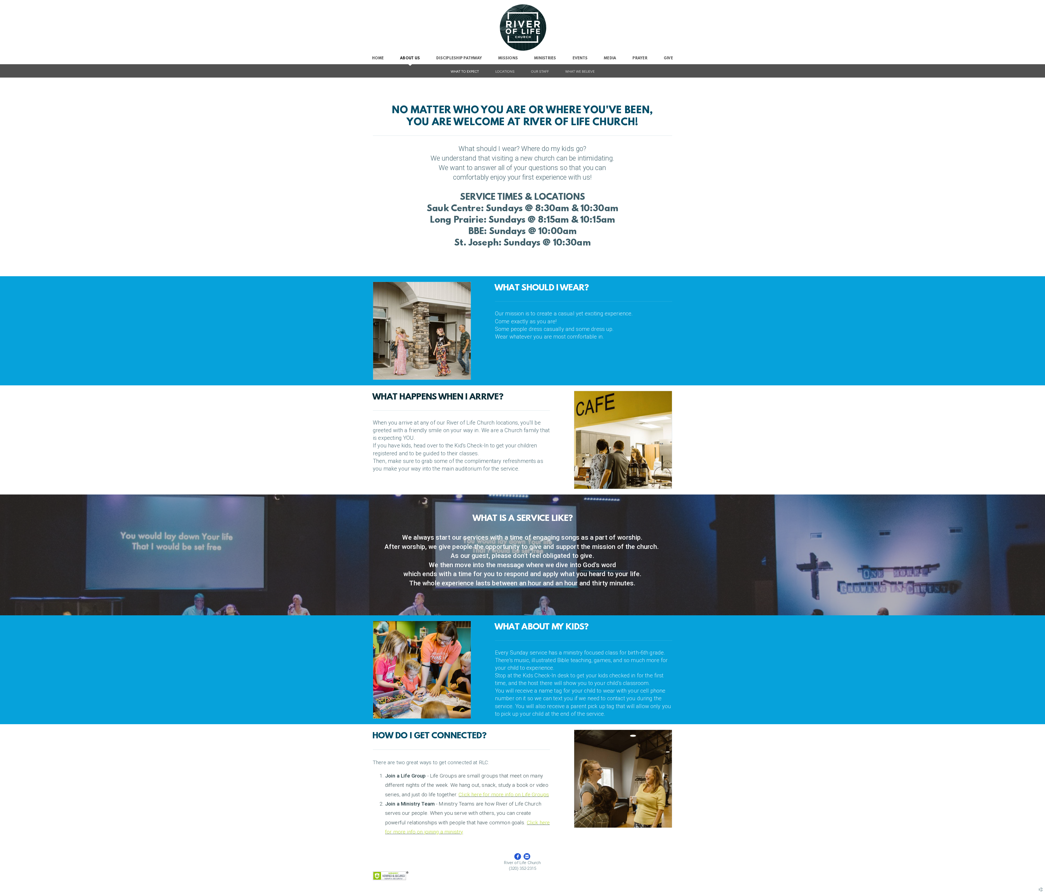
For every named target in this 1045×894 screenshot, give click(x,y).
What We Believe (580, 71)
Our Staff (540, 71)
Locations (505, 71)
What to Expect (465, 71)
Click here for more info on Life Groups (504, 794)
